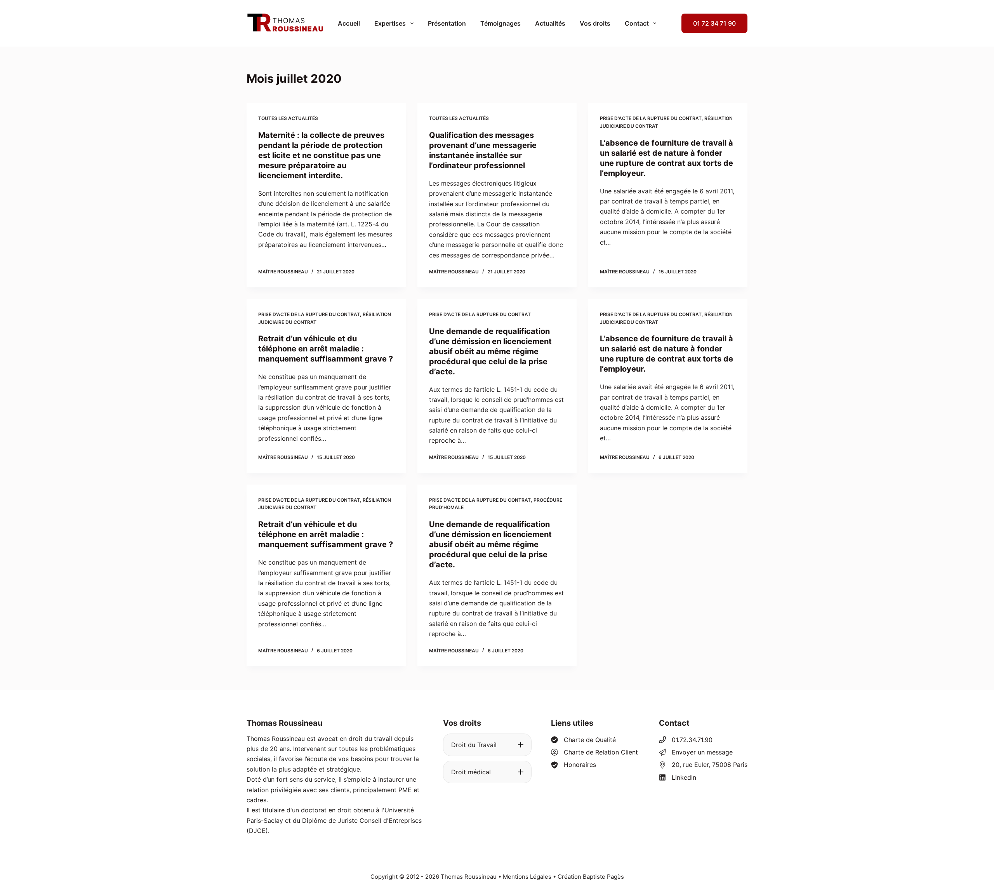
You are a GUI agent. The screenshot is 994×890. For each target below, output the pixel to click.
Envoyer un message (702, 752)
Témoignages (500, 23)
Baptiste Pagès (603, 876)
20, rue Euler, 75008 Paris (709, 764)
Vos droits (595, 23)
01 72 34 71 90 (714, 23)
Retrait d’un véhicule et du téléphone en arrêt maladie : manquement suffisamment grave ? (325, 348)
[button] (487, 745)
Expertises (390, 23)
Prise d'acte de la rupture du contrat (651, 118)
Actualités (550, 23)
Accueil (349, 23)
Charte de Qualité (590, 740)
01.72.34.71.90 (692, 740)
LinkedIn (684, 777)
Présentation (447, 23)
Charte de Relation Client (601, 752)
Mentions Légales (527, 876)
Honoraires (580, 764)
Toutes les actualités (288, 118)
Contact (637, 23)
